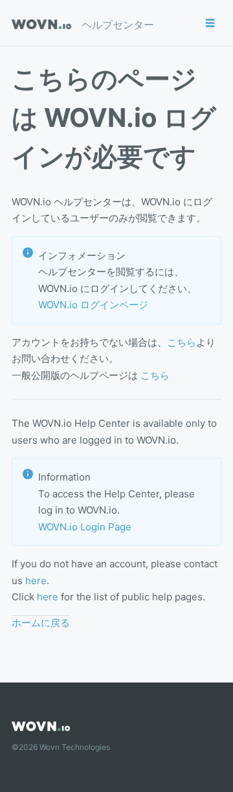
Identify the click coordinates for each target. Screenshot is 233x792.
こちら (181, 342)
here (36, 580)
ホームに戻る (41, 623)
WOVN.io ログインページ (93, 305)
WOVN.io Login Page (84, 527)
